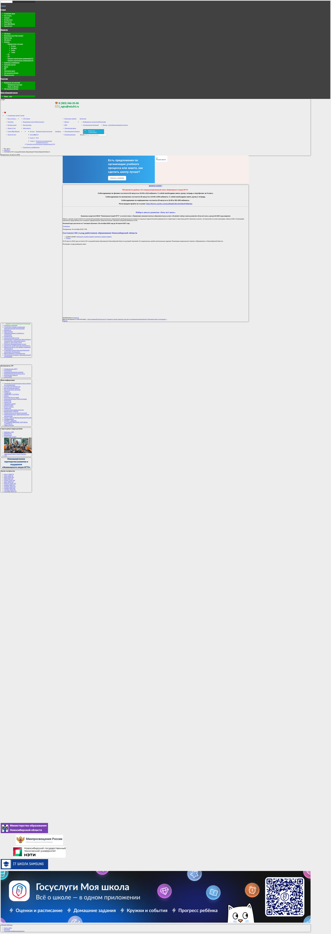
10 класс (13, 46)
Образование (8, 331)
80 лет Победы (9, 407)
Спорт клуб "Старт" (10, 436)
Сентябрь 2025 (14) (10, 491)
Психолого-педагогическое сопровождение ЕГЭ (20, 58)
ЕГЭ (8, 54)
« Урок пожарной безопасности (96, 319)
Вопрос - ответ (8, 96)
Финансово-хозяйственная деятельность (17, 345)
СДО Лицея (7, 34)
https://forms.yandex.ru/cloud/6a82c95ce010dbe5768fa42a (169, 204)
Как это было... (8, 16)
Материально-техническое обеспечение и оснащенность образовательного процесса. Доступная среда (17, 341)
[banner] (67, 109)
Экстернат (14, 48)
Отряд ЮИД (8, 377)
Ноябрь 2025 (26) (9, 488)
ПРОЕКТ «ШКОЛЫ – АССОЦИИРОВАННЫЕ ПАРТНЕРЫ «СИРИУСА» (15, 422)
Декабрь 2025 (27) (10, 486)
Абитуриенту (7, 40)
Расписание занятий (10, 65)
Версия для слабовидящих (92, 131)
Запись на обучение (13, 87)
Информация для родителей (12, 83)
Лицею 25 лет (8, 22)
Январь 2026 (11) (9, 485)
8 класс (13, 50)
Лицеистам (4, 30)
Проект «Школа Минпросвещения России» (18, 417)
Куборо (6, 396)
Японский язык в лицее (11, 397)
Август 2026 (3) (9, 474)
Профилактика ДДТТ (10, 369)
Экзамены (7, 42)
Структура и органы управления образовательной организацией (14, 327)
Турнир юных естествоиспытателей (15, 413)
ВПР (5, 69)
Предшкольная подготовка (15, 85)
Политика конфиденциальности (14, 931)
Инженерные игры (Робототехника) (13, 36)
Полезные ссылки (10, 403)
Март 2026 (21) (9, 482)
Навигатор (7, 408)
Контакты (7, 929)
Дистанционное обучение (11, 73)
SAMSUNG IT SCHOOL (11, 394)
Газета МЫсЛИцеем (9, 24)
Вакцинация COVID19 (11, 411)
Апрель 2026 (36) (9, 480)
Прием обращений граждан (9, 92)
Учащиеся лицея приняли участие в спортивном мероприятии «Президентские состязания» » (137, 319)
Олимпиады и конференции (11, 63)
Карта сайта (8, 928)
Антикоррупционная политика (13, 372)
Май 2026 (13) (8, 479)
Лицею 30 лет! (8, 26)
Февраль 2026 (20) (10, 483)
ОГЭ (9, 56)
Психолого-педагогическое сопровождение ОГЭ (20, 60)
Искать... (82, 135)
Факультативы (8, 38)
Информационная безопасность (14, 373)
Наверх (65, 321)
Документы (7, 330)
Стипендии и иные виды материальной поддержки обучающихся (16, 351)
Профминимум (9, 419)
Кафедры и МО (9, 432)
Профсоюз (7, 393)
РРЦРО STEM (8, 405)
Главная (3, 6)
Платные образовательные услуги (15, 344)
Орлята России (9, 425)
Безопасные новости (11, 375)
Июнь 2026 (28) (9, 477)
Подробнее (66, 226)
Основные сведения (10, 325)
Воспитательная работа (11, 388)
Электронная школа (9, 71)
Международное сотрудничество (14, 353)
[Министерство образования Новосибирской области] (24, 832)
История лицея (8, 20)
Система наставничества (12, 386)
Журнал (6, 67)
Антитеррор (8, 370)
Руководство (8, 336)
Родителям (4, 79)
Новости (76, 317)
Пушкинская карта (9, 75)
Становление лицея (9, 14)
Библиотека (8, 433)
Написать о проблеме (117, 178)
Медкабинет (8, 435)
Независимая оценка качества (14, 410)
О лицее (3, 10)
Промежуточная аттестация (15, 44)
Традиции (7, 18)
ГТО (5, 455)
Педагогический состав (11, 338)
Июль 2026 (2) (8, 476)
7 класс (13, 52)
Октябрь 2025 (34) (10, 490)
